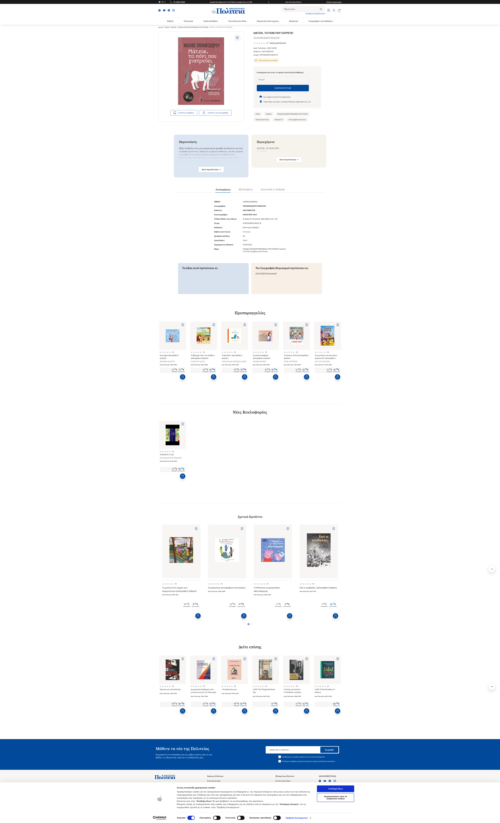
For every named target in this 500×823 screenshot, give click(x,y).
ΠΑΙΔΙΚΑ (173, 27)
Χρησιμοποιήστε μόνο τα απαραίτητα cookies (335, 797)
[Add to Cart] (182, 377)
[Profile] (333, 10)
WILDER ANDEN (259, 361)
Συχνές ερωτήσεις (283, 781)
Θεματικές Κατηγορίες (268, 21)
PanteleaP (272, 273)
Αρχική (160, 27)
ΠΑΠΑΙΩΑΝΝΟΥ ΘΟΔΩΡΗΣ (171, 458)
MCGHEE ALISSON (167, 361)
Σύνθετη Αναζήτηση (315, 13)
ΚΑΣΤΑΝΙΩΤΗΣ (268, 51)
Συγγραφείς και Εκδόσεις (320, 21)
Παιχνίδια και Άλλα (237, 21)
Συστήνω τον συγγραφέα (218, 112)
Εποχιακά (188, 21)
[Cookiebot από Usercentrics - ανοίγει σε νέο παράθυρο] (159, 818)
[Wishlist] (328, 10)
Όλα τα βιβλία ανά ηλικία (297, 120)
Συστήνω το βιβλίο (186, 112)
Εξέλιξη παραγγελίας (334, 2)
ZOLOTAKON (261, 273)
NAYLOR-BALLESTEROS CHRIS (234, 361)
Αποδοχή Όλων (335, 789)
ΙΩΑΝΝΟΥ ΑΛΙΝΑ (198, 361)
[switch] (217, 818)
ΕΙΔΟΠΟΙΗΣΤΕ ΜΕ (283, 88)
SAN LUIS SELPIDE (322, 361)
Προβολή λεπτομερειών (297, 818)
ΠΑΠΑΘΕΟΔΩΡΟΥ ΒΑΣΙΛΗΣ (266, 37)
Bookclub (293, 21)
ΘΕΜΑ (167, 27)
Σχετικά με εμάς (214, 781)
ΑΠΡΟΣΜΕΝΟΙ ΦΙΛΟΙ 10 (268, 55)
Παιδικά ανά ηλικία (262, 120)
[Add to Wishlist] (237, 37)
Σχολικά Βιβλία (210, 21)
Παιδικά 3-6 (278, 120)
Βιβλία (170, 21)
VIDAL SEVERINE (290, 361)
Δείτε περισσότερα (211, 169)
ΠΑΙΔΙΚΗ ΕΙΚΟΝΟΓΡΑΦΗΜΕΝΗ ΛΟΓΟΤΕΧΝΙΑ (193, 27)
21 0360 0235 (179, 2)
